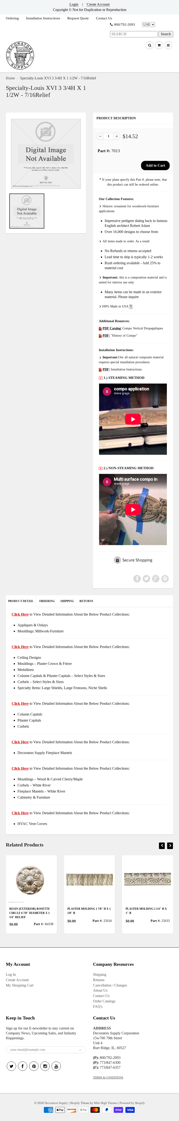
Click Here (20, 647)
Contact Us (104, 18)
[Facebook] (22, 1066)
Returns (98, 980)
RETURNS (86, 601)
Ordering (12, 18)
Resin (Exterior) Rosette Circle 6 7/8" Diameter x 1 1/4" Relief (29, 913)
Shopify (75, 1103)
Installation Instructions (43, 18)
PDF (106, 335)
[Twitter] (11, 1066)
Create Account (98, 4)
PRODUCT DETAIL (21, 601)
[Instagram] (45, 1066)
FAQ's (98, 1006)
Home (10, 78)
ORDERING (47, 601)
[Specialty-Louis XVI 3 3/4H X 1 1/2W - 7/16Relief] (46, 153)
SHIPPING (67, 601)
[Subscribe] (80, 1050)
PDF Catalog (112, 328)
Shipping (99, 974)
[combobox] (134, 34)
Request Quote (78, 18)
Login (73, 4)
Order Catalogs (104, 1001)
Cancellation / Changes (110, 985)
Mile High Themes (105, 1103)
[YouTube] (56, 1066)
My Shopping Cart (19, 985)
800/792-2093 (124, 24)
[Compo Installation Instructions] (100, 369)
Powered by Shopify (132, 1103)
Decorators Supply (56, 1103)
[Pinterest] (33, 1066)
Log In (11, 974)
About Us (100, 990)
